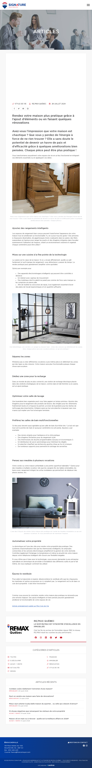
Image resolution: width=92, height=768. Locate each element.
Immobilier (53, 660)
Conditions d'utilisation (42, 762)
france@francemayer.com (20, 752)
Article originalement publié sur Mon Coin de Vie (30, 606)
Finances (53, 657)
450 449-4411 (13, 750)
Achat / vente (16, 664)
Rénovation (54, 664)
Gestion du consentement (61, 762)
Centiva (50, 765)
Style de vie (20, 104)
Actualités (15, 667)
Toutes (13, 657)
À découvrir (15, 660)
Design (13, 671)
